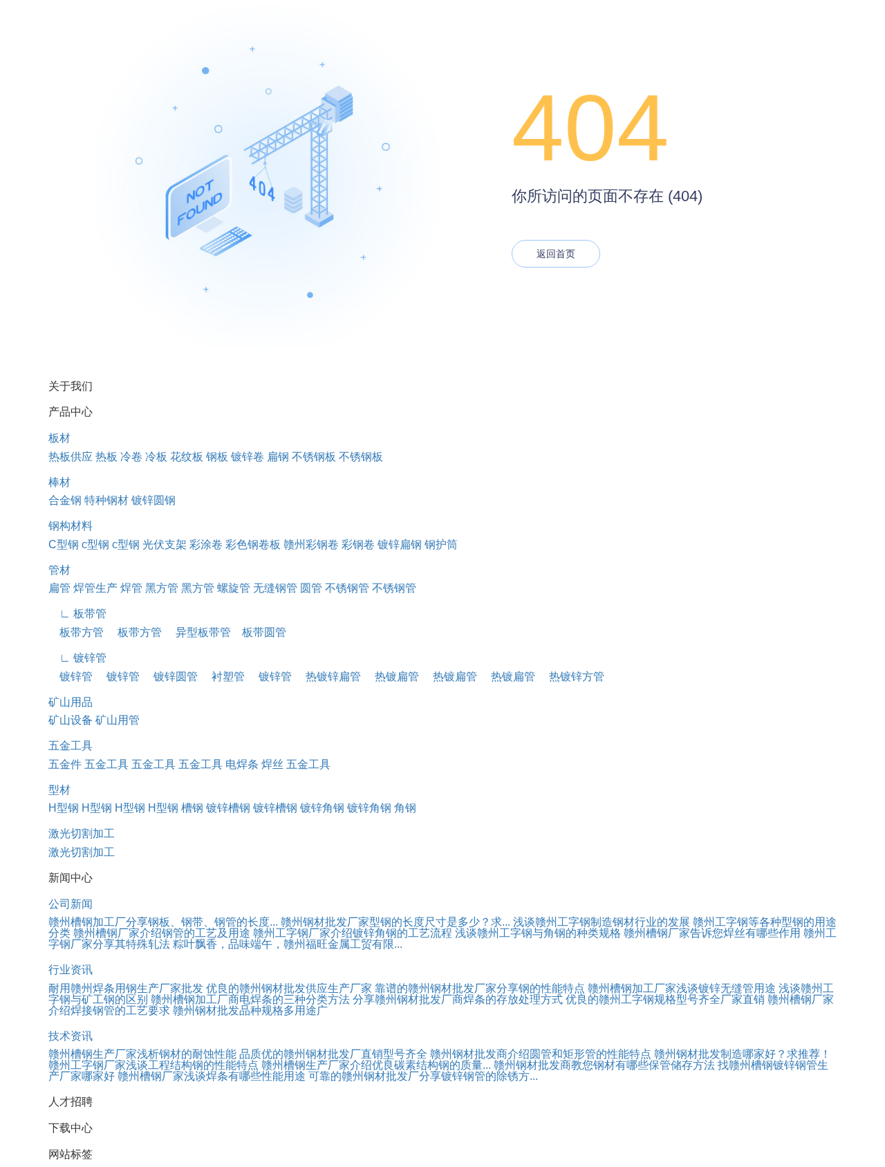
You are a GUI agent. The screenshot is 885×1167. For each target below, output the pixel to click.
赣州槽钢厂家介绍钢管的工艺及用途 (161, 933)
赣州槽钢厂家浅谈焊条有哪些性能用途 (212, 1076)
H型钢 (63, 808)
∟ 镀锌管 (77, 658)
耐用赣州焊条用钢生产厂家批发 (125, 988)
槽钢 (192, 808)
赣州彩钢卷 (311, 544)
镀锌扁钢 (400, 544)
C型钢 (63, 544)
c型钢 (95, 544)
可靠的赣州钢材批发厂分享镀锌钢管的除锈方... (423, 1076)
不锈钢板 (314, 457)
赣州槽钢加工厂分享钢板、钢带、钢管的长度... (163, 922)
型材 (59, 790)
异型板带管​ (198, 632)
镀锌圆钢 (153, 500)
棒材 (59, 482)
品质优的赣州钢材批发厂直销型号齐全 (333, 1054)
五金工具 (70, 745)
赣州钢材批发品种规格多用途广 (250, 1010)
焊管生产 (95, 588)
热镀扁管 (391, 676)
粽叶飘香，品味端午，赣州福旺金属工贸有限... (287, 944)
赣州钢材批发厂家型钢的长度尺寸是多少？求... (395, 922)
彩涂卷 (206, 544)
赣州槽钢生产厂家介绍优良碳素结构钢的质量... (376, 1065)
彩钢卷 (358, 544)
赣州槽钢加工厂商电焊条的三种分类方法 (250, 999)
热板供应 (70, 457)
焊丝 (272, 764)
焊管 (131, 588)
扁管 (59, 588)
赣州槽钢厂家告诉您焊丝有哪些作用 (712, 933)
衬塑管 (223, 676)
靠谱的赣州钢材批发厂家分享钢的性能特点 (480, 988)
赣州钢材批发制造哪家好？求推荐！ (742, 1054)
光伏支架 (164, 544)
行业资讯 (70, 969)
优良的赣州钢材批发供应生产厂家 (289, 988)
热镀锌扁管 (328, 676)
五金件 (65, 764)
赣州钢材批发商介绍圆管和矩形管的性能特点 (540, 1054)
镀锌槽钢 (228, 808)
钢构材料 (70, 526)
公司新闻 (70, 904)
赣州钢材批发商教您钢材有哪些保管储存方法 (604, 1065)
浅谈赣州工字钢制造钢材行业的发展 (601, 922)
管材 (59, 570)
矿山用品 (70, 702)
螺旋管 (233, 588)
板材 (59, 438)
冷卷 (131, 457)
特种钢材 (106, 500)
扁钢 (278, 457)
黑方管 (161, 588)
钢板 (217, 457)
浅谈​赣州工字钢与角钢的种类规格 (538, 933)
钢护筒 (441, 544)
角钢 (405, 808)
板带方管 (76, 632)
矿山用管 (117, 720)
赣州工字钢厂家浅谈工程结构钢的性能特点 (153, 1065)
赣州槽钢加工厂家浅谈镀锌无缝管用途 (682, 988)
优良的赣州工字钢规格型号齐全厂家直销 (665, 999)
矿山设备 (70, 720)
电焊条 (242, 764)
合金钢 (65, 500)
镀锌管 (70, 676)
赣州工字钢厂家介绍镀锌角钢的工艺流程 (352, 933)
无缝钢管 (275, 588)
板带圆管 (258, 632)
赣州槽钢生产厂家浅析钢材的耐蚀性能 (142, 1054)
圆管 (311, 588)
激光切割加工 (81, 833)
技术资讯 (70, 1036)
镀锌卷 (247, 457)
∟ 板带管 (77, 613)
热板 (106, 457)
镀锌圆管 (170, 676)
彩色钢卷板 (253, 544)
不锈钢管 (347, 588)
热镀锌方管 (571, 676)
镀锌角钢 (322, 808)
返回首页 (556, 253)
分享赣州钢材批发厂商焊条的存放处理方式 (458, 999)
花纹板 (186, 457)
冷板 (156, 457)
